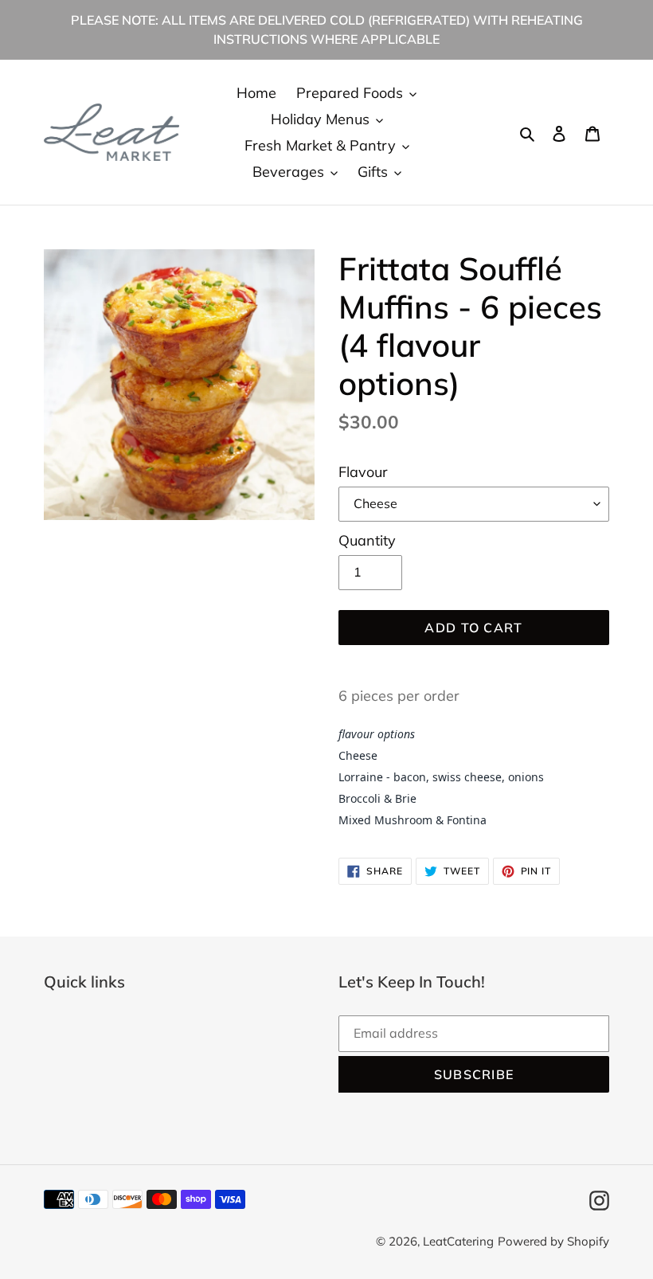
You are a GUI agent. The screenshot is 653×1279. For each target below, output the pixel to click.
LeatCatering (458, 1241)
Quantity (367, 540)
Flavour (363, 472)
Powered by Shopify (553, 1241)
